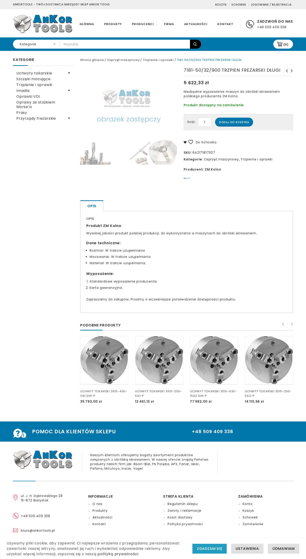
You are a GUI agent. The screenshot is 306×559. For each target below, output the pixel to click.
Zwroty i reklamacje (184, 510)
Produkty (113, 24)
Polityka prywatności (185, 524)
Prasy (21, 112)
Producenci (143, 24)
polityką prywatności (117, 554)
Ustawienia (247, 548)
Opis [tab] (91, 206)
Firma (169, 24)
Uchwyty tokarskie (34, 73)
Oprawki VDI (28, 96)
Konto (248, 504)
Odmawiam (283, 548)
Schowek (238, 4)
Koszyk (221, 4)
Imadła (23, 90)
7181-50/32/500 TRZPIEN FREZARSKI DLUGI (290, 75)
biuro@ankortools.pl (38, 530)
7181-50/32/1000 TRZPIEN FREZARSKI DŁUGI (285, 75)
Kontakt (225, 24)
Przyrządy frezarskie (36, 118)
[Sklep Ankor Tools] (43, 23)
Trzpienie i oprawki (158, 60)
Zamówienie (253, 524)
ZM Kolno (213, 169)
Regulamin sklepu (183, 504)
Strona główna (92, 60)
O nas (98, 504)
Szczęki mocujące (33, 79)
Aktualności (195, 24)
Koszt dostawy (180, 517)
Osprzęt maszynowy (123, 60)
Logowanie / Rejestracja (271, 4)
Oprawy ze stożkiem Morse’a (35, 104)
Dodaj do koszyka (234, 122)
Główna (87, 24)
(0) (286, 44)
